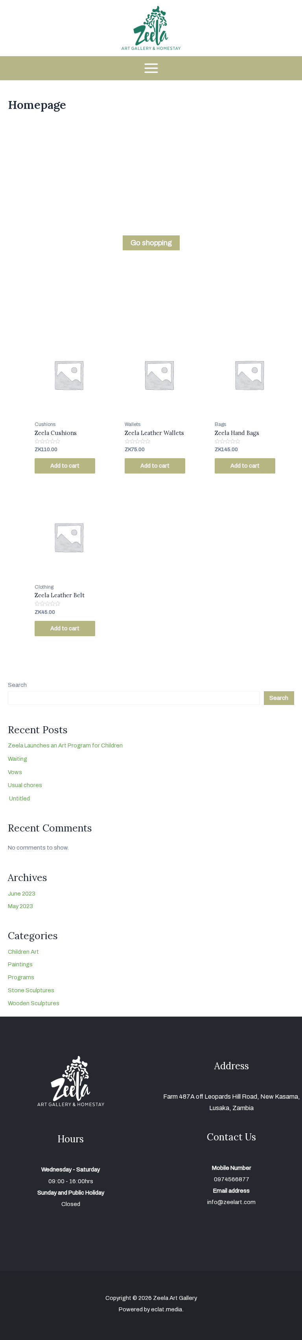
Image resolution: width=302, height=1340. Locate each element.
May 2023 (20, 906)
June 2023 (21, 893)
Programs (21, 977)
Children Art (23, 952)
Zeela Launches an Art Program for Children (65, 745)
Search (17, 685)
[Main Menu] (151, 68)
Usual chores (25, 785)
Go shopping (151, 243)
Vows (15, 772)
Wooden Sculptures (33, 1003)
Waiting (17, 759)
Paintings (20, 964)
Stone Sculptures (31, 990)
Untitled (19, 798)
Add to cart (64, 466)
